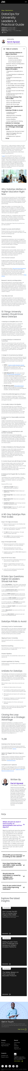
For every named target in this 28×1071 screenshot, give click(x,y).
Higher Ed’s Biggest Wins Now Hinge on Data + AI (14, 133)
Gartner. (14, 748)
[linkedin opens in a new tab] (9, 1066)
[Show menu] (26, 2)
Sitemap (17, 1069)
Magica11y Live (17, 1048)
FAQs (7, 138)
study (3, 156)
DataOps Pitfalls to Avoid (14, 110)
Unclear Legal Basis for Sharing (14, 121)
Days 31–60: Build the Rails (13, 102)
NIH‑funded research (19, 385)
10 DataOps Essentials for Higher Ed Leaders (14, 68)
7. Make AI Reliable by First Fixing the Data (14, 88)
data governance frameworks (19, 268)
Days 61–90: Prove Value (12, 104)
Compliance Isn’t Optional (13, 136)
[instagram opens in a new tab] (13, 1066)
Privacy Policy (25, 1069)
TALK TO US (21, 1029)
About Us (3, 1042)
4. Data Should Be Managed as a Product (15, 81)
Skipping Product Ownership (13, 115)
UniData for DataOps (13, 123)
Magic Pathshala (5, 1045)
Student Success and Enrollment (15, 56)
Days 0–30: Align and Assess (14, 100)
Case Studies (17, 1042)
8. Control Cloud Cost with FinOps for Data (15, 91)
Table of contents (12, 49)
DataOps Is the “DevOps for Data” (15, 131)
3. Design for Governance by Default (14, 78)
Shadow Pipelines (11, 119)
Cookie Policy (20, 1069)
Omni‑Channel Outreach (14, 62)
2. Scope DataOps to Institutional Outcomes (15, 75)
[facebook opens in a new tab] (6, 1066)
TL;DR (7, 129)
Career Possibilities (5, 1044)
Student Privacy (18, 769)
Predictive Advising (13, 58)
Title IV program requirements (14, 374)
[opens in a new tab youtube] (17, 1066)
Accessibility (13, 1069)
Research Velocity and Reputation (15, 63)
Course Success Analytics (15, 60)
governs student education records (16, 365)
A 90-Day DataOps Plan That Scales (14, 97)
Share (5, 32)
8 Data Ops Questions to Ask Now (14, 107)
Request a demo (5, 1057)
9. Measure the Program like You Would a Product (14, 94)
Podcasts (16, 1045)
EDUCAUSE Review (11, 760)
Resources (16, 1047)
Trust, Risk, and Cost (11, 65)
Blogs (15, 1044)
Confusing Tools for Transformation (11, 113)
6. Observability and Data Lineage (15, 85)
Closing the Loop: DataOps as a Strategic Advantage (15, 126)
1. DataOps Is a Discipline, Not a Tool (14, 72)
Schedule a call (4, 1055)
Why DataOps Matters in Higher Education (14, 53)
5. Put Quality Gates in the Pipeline (15, 83)
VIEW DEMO (17, 1061)
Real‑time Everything (11, 117)
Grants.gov (11, 770)
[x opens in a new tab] (2, 1066)
